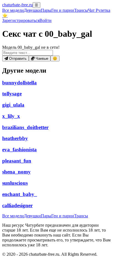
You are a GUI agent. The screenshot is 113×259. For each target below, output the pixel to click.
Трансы (81, 10)
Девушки (32, 10)
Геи (62, 10)
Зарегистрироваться (20, 20)
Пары (46, 10)
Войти (45, 20)
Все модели (13, 216)
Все (13, 10)
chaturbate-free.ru (17, 4)
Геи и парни (62, 216)
